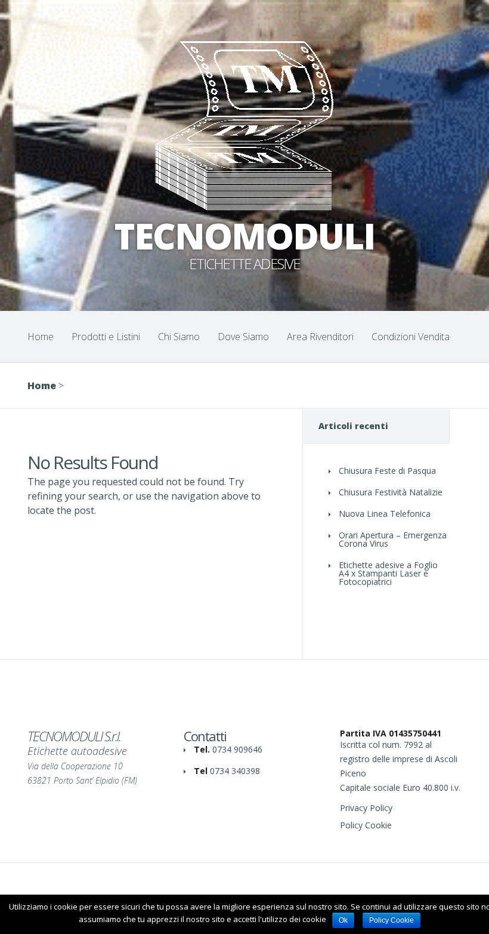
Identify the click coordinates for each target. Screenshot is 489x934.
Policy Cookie (366, 825)
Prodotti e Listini (106, 336)
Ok (343, 920)
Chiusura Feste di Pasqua (387, 470)
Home (40, 336)
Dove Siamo (243, 336)
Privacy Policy (366, 807)
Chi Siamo (179, 336)
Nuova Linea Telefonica (385, 513)
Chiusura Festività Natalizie (390, 492)
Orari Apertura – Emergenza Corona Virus (393, 539)
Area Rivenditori (320, 336)
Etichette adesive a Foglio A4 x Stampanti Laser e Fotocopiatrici (388, 573)
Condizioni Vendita (411, 336)
